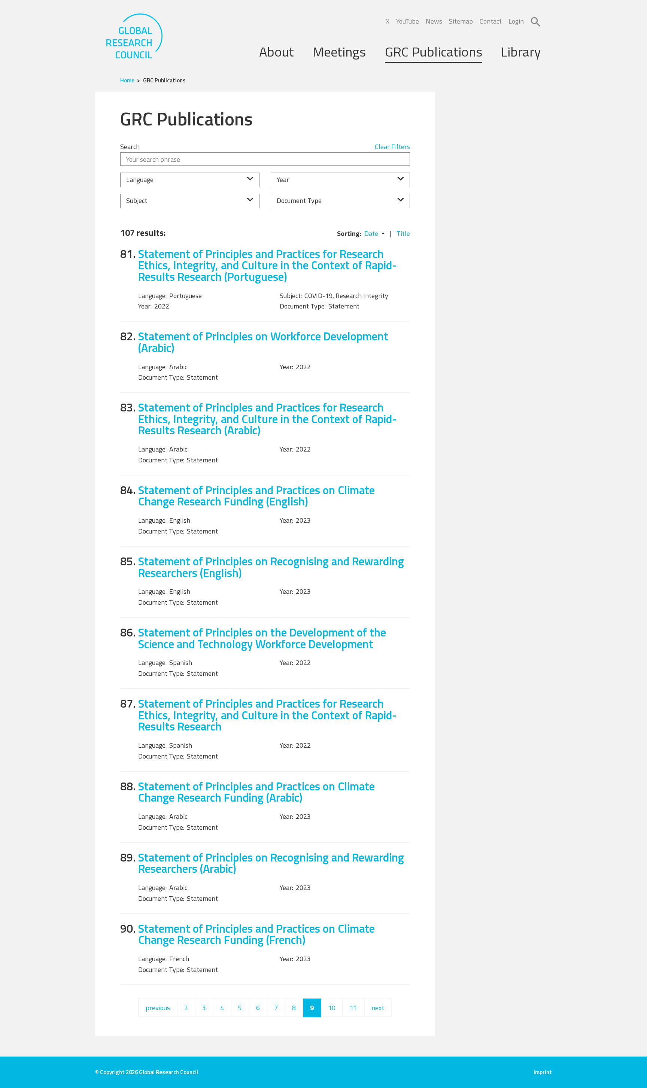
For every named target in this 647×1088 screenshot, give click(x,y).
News (434, 21)
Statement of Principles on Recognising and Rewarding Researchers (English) (271, 566)
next (377, 1008)
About (276, 51)
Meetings (339, 51)
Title (403, 233)
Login (516, 21)
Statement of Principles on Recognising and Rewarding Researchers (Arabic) (271, 863)
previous (158, 1008)
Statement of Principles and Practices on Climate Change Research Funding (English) (256, 495)
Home (127, 80)
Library (521, 51)
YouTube (407, 21)
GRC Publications (433, 51)
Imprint (543, 1072)
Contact (491, 21)
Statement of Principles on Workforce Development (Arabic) (263, 341)
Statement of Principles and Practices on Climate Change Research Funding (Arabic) (256, 791)
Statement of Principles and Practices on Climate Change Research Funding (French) (256, 934)
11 (353, 1008)
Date (371, 233)
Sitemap (461, 21)
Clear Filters (392, 147)
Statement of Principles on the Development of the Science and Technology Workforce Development (262, 638)
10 (331, 1008)
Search (130, 147)
